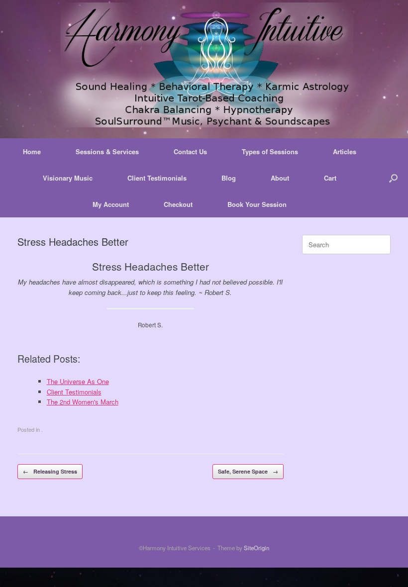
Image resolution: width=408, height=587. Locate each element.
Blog (228, 178)
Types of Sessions (270, 151)
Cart (330, 178)
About (280, 178)
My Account (111, 204)
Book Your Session (257, 204)
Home (32, 151)
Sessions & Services (107, 151)
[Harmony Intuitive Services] (204, 64)
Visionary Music (68, 178)
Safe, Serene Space (248, 471)
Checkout (178, 204)
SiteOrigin (256, 548)
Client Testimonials (157, 178)
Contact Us (190, 151)
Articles (344, 151)
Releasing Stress (50, 471)
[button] (393, 177)
